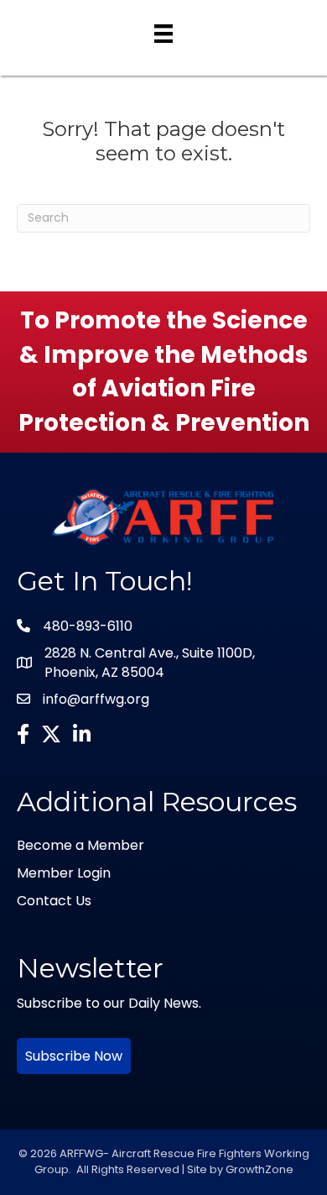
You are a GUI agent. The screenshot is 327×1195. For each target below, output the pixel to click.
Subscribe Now (73, 1056)
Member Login (64, 873)
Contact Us (54, 900)
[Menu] (163, 34)
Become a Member (80, 845)
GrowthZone (259, 1169)
